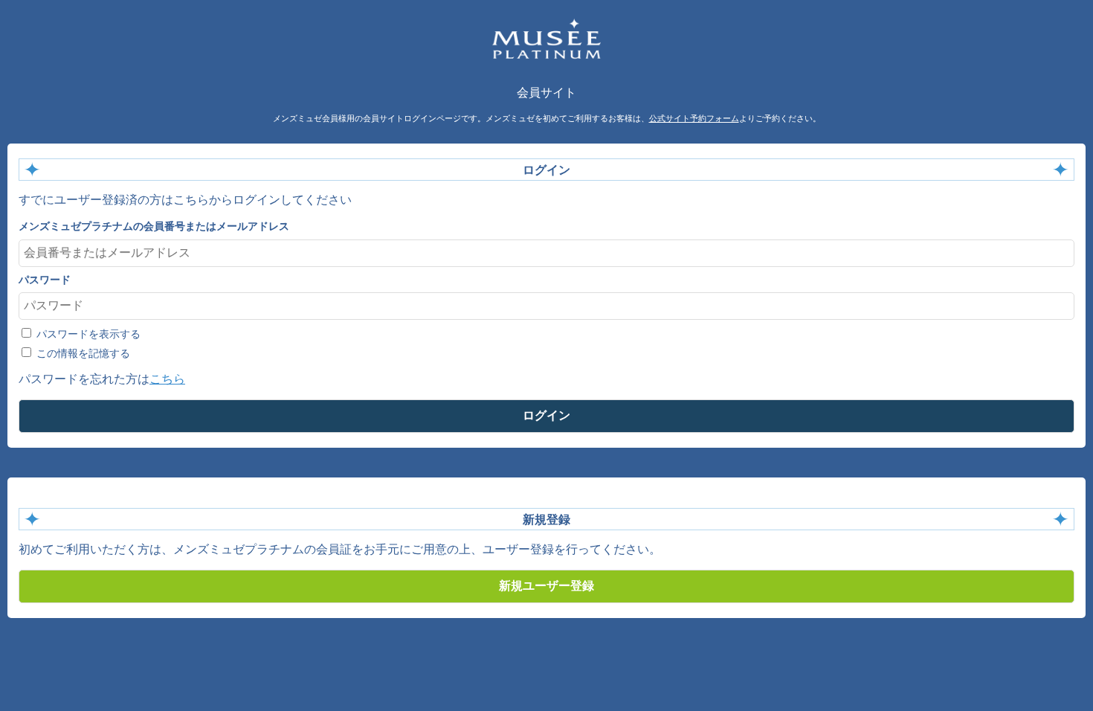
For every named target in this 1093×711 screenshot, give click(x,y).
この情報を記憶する (81, 353)
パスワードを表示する (87, 334)
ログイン (546, 415)
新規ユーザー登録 (546, 585)
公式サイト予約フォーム (694, 118)
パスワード (45, 280)
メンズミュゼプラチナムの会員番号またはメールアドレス (154, 226)
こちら (167, 379)
